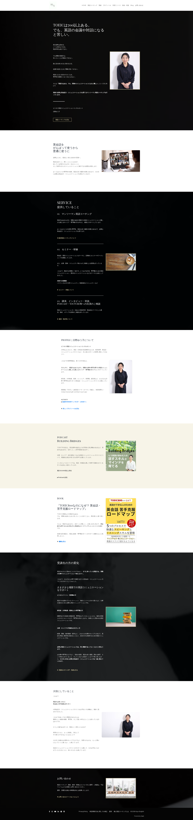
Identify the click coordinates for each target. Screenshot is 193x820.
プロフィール (107, 5)
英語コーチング (92, 5)
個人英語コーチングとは (121, 811)
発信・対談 (125, 5)
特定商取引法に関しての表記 (98, 811)
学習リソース (117, 5)
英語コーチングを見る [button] (62, 120)
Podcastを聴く (63, 477)
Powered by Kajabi (139, 816)
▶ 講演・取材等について (64, 319)
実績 (100, 5)
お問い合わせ (139, 5)
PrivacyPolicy (83, 811)
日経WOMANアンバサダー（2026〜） (74, 402)
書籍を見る (62, 541)
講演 (110, 811)
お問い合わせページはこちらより (69, 797)
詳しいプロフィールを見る (71, 408)
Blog (132, 5)
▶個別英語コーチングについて (66, 238)
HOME (84, 5)
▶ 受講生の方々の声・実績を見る (67, 670)
